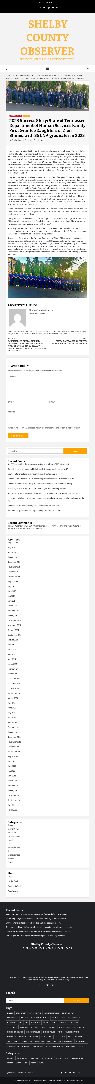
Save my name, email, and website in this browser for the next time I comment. (44, 428)
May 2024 (11, 654)
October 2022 (13, 746)
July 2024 (11, 644)
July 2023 (11, 703)
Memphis (52, 1027)
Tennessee (26, 1046)
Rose (10, 526)
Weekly (11, 858)
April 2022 (12, 776)
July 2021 (11, 805)
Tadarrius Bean (13, 1046)
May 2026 (11, 547)
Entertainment (14, 836)
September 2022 (14, 751)
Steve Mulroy (81, 1041)
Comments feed (14, 886)
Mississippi (34, 1037)
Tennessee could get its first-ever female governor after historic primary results (41, 478)
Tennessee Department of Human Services (27, 334)
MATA (44, 1027)
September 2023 (14, 693)
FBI (26, 1022)
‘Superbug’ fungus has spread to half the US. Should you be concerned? (38, 469)
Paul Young (78, 1037)
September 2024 (14, 635)
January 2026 (13, 557)
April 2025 (12, 601)
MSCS (57, 1037)
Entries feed (13, 881)
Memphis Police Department (68, 1032)
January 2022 (13, 790)
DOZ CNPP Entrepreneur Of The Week (35, 1018)
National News (14, 847)
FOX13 (45, 1022)
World (10, 862)
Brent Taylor (21, 1013)
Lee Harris (35, 1027)
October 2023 (13, 688)
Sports (10, 851)
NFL (69, 1037)
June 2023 (12, 708)
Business (11, 825)
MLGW (43, 1037)
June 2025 (12, 591)
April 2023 (12, 717)
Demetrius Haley (68, 1013)
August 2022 (13, 756)
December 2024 (14, 620)
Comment (12, 376)
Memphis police (49, 1032)
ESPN (20, 1022)
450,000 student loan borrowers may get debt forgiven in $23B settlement (38, 464)
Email (52, 402)
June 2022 (12, 766)
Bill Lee (10, 1013)
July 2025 (11, 586)
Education (12, 832)
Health (10, 840)
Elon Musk (11, 1022)
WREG (81, 1046)
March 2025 (12, 605)
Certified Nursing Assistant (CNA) (24, 332)
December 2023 (14, 678)
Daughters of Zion (45, 332)
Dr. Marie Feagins (58, 1018)
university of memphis (54, 1046)
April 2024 (12, 659)
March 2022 (12, 780)
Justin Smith (12, 1027)
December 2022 (14, 737)
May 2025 (11, 596)
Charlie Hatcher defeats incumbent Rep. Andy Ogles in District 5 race (36, 474)
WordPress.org (14, 891)
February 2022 (13, 785)
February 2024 (13, 669)
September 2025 (14, 576)
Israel (53, 1022)
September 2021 (14, 800)
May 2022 (11, 771)
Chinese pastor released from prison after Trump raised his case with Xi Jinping (40, 483)
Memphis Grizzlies (33, 1032)
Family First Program (61, 332)
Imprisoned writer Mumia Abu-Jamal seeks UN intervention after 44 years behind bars (43, 493)
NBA (63, 1037)
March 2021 (12, 810)
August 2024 (13, 640)
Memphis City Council (15, 1032)
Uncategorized (14, 855)
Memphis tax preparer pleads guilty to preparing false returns (33, 505)
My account (10, 1072)
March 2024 (12, 664)
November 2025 (14, 567)
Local (26, 116)
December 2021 (14, 795)
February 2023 (13, 727)
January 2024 (13, 673)
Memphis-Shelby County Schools (71, 1027)
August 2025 (13, 581)
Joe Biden (74, 1022)
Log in (10, 876)
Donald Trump (12, 1018)
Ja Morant (63, 1022)
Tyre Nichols (38, 1046)
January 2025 (13, 615)
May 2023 (11, 712)
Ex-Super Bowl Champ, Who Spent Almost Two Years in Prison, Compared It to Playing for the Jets (46, 499)
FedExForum (35, 1022)
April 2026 (12, 552)
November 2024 (14, 625)
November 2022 (14, 742)
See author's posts (37, 313)
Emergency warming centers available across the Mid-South (69, 341)
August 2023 (13, 698)
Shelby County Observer (47, 37)
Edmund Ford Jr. (74, 1018)
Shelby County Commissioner (33, 1041)
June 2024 (12, 649)
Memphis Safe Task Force (16, 1037)
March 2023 (12, 722)
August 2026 (13, 542)
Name (11, 402)
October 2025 (13, 571)
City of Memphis (35, 1013)
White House (70, 1046)
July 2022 (11, 761)
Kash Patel (24, 1027)
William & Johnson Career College (57, 334)
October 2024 (13, 630)
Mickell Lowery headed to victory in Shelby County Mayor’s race (34, 510)
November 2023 (14, 683)
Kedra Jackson (75, 332)
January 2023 (13, 732)
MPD (50, 1037)
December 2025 (14, 562)
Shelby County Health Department (60, 1041)
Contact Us (21, 1072)
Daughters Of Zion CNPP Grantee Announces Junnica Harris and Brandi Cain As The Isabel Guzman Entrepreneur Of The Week (45, 527)
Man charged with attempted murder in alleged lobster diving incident (37, 488)
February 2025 (13, 610)
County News (16, 116)
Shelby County (12, 1041)
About (30, 1072)
